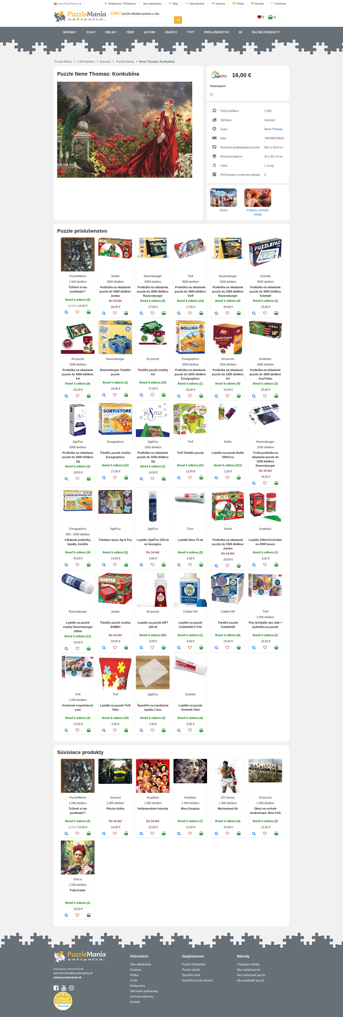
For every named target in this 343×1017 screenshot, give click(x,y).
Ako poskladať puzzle (250, 980)
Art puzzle (77, 358)
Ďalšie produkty (266, 32)
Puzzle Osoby (125, 61)
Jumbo (115, 276)
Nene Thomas (273, 129)
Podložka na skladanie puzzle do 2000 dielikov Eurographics (190, 374)
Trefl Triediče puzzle (190, 452)
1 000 (268, 110)
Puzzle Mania (63, 61)
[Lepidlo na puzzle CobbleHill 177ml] (179, 648)
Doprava (220, 3)
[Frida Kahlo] (66, 915)
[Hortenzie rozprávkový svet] (66, 730)
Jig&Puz (77, 441)
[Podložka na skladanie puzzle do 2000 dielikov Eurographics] (179, 396)
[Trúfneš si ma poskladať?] (66, 312)
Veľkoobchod (197, 3)
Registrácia (114, 3)
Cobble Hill (190, 611)
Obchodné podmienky (144, 991)
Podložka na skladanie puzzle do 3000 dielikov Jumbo (115, 291)
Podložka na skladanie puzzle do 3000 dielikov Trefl (190, 291)
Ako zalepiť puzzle (248, 969)
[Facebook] (56, 989)
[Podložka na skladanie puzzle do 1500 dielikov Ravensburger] (216, 313)
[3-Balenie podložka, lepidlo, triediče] (66, 565)
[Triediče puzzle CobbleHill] (216, 648)
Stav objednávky (152, 3)
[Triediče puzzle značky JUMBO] (104, 648)
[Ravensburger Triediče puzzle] (104, 395)
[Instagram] (71, 989)
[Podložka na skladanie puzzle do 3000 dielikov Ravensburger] (141, 313)
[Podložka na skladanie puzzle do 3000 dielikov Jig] (66, 479)
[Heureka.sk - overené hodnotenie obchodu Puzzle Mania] (63, 1009)
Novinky (69, 32)
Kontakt (259, 3)
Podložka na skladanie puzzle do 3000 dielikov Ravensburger (152, 291)
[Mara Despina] (179, 834)
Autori (149, 32)
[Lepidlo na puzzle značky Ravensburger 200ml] (66, 649)
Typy (191, 32)
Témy (130, 32)
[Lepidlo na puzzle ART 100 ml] (141, 648)
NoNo (228, 441)
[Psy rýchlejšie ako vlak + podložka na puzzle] (254, 648)
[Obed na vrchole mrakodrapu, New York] (254, 834)
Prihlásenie (129, 3)
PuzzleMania (77, 276)
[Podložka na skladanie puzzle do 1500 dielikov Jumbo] (216, 566)
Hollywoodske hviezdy (153, 808)
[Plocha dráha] (104, 834)
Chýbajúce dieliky (248, 964)
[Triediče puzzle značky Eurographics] (104, 478)
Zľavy (91, 32)
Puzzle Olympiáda (193, 964)
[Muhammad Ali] (216, 834)
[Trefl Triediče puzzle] (179, 478)
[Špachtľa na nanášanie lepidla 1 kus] (141, 730)
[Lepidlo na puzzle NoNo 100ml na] (216, 478)
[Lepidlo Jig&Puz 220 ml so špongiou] (141, 565)
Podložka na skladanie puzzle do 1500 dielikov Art (227, 374)
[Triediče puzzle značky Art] (141, 395)
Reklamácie (137, 985)
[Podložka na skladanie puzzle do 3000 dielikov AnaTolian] (254, 396)
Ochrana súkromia (141, 996)
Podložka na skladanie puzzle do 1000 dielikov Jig (152, 457)
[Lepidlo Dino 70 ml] (179, 565)
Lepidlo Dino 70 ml (190, 539)
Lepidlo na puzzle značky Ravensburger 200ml (78, 627)
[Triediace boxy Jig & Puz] (104, 565)
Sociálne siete (191, 975)
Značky (171, 32)
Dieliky (111, 32)
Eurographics (190, 358)
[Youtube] (63, 989)
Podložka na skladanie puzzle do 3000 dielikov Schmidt (265, 291)
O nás (134, 980)
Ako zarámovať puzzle (251, 975)
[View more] (115, 257)
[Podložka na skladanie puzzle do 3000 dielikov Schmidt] (254, 313)
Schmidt (265, 276)
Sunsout (105, 61)
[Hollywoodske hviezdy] (141, 834)
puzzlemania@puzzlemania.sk (73, 973)
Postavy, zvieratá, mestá (258, 212)
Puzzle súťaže (191, 969)
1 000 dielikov (86, 61)
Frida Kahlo (78, 890)
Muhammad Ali (228, 808)
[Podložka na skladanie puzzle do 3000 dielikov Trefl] (179, 313)
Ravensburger (153, 276)
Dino (190, 528)
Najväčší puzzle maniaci (197, 980)
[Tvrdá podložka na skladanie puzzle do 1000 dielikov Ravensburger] (254, 483)
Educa (78, 879)
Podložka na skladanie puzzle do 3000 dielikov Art (77, 374)
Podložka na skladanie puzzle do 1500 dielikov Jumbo (227, 544)
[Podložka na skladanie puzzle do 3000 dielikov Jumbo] (104, 313)
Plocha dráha (115, 808)
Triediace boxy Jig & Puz (115, 539)
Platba (240, 3)
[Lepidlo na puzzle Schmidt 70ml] (179, 730)
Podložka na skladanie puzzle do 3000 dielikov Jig (77, 457)
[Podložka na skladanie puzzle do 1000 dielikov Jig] (141, 479)
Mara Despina (190, 808)
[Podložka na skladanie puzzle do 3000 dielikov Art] (66, 396)
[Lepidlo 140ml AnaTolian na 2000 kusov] (254, 565)
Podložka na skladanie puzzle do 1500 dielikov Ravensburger (227, 291)
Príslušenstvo (216, 32)
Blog (175, 3)
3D (240, 32)
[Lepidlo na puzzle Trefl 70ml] (104, 730)
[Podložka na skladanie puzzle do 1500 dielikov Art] (216, 396)
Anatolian (265, 358)
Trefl (190, 276)
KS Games (228, 797)
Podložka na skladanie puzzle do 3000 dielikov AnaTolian (265, 374)
